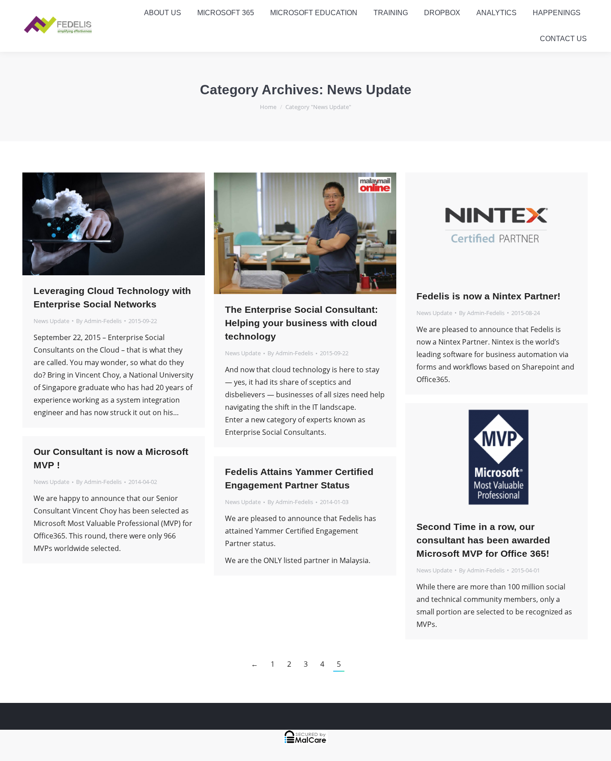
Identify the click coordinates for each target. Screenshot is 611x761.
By (99, 321)
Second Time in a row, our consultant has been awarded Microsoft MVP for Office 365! (483, 540)
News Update (51, 321)
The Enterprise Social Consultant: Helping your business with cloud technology (301, 322)
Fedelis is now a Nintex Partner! (488, 296)
